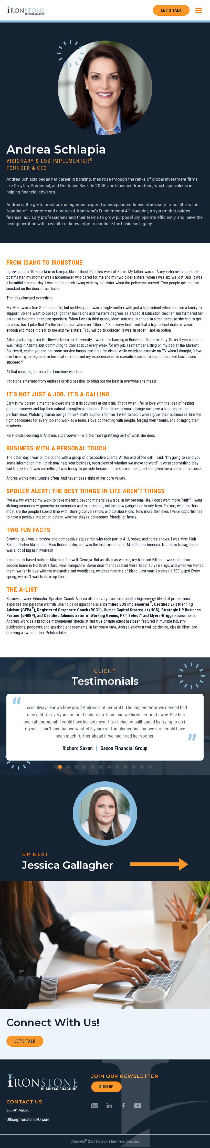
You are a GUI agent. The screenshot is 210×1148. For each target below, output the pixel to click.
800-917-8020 (17, 1110)
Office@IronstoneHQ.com (27, 1119)
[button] (60, 767)
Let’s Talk (171, 10)
